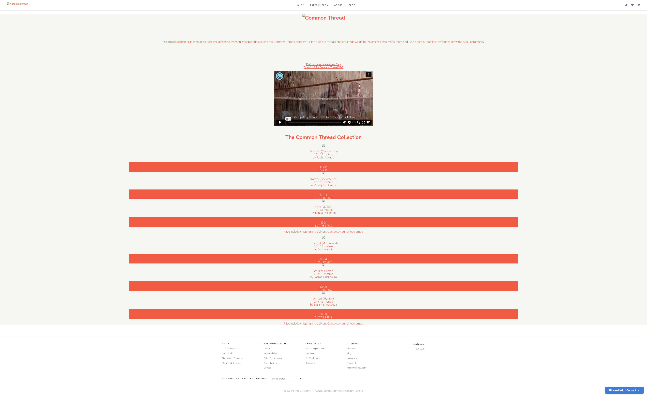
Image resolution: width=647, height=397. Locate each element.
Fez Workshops (312, 358)
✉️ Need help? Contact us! (624, 390)
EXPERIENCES (319, 5)
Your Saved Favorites (232, 358)
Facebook (351, 363)
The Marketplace (230, 348)
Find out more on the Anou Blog (323, 64)
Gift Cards (227, 353)
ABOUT (338, 5)
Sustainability (270, 353)
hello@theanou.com (356, 368)
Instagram (352, 358)
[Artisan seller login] (626, 5)
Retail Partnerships (273, 358)
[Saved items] (632, 5)
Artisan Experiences (314, 348)
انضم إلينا (420, 349)
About (267, 348)
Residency (310, 363)
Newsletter (352, 348)
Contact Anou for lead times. (345, 231)
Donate (267, 368)
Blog (349, 353)
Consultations (270, 363)
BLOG (352, 5)
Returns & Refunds (231, 363)
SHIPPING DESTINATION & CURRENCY (244, 378)
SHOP (300, 5)
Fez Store (309, 353)
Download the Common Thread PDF (323, 67)
